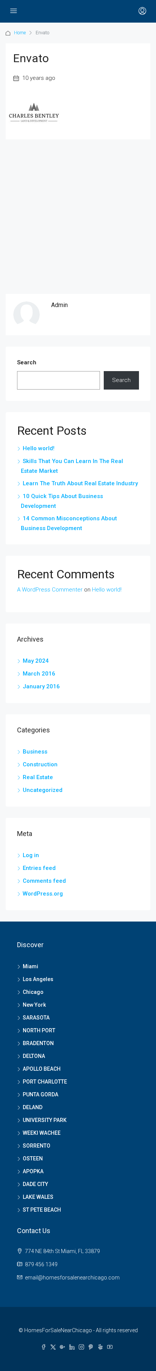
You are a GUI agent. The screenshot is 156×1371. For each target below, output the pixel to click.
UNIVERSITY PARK (45, 1120)
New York (34, 1005)
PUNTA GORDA (40, 1094)
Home (20, 32)
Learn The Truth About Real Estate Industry (80, 483)
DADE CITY (35, 1184)
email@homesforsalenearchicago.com (72, 1278)
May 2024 (36, 660)
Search (26, 362)
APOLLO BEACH (42, 1069)
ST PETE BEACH (42, 1210)
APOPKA (33, 1171)
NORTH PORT (39, 1030)
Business (35, 751)
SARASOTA (36, 1018)
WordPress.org (43, 893)
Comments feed (44, 880)
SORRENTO (36, 1146)
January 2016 (41, 686)
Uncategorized (42, 790)
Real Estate (38, 777)
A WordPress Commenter (50, 589)
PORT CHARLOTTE (45, 1082)
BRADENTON (38, 1043)
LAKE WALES (38, 1197)
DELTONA (34, 1056)
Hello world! (39, 448)
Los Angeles (38, 979)
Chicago (33, 992)
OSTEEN (33, 1158)
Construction (40, 764)
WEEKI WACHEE (42, 1133)
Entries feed (39, 868)
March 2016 (39, 673)
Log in (31, 855)
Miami (30, 966)
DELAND (32, 1107)
